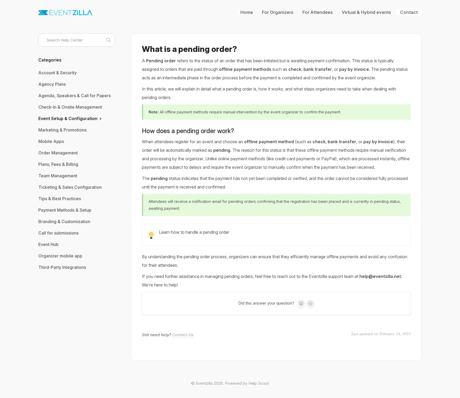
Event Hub (48, 244)
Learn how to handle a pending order (194, 232)
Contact (409, 12)
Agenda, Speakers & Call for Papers (74, 95)
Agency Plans (52, 84)
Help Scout (258, 383)
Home (246, 12)
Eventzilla (204, 383)
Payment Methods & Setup (64, 210)
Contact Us (183, 334)
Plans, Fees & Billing (58, 164)
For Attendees (317, 12)
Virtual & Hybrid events (366, 12)
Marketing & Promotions (62, 130)
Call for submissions (58, 233)
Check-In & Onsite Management (70, 107)
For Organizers (277, 12)
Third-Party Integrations (62, 267)
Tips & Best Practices (59, 198)
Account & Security (57, 72)
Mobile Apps (51, 141)
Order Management (58, 152)
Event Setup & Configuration (68, 118)
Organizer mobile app (60, 256)
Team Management (57, 175)
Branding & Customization (64, 221)
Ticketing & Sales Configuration (70, 187)
